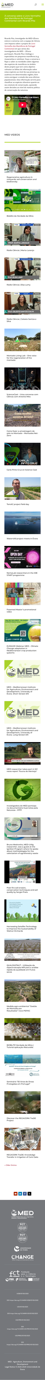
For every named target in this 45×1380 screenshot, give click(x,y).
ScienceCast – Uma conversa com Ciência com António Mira (22, 395)
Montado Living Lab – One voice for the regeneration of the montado (21, 358)
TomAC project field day (18, 504)
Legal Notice (10, 1367)
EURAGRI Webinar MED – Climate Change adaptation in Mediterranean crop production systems (22, 649)
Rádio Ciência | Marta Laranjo (20, 250)
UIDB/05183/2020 (22, 1294)
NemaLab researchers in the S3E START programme (22, 574)
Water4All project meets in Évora (22, 539)
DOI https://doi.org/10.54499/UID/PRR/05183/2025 (22, 1328)
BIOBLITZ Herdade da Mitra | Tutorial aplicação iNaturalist (20, 1046)
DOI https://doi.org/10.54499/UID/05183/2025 (22, 1313)
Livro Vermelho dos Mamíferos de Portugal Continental (19, 46)
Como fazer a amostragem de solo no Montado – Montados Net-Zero (22, 433)
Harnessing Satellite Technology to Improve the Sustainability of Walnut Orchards (22, 928)
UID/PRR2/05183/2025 (22, 1336)
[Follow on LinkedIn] (20, 1194)
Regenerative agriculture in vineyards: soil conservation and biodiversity (22, 179)
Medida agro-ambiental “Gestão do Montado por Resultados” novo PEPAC (22, 1008)
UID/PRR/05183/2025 (22, 1320)
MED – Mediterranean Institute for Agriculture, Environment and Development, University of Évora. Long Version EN (22, 731)
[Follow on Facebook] (25, 1194)
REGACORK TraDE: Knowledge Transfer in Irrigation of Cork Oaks (22, 1156)
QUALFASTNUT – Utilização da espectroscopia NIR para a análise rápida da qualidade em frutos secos (22, 968)
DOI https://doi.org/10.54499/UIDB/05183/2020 (22, 1300)
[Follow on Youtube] (15, 1194)
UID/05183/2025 (22, 1307)
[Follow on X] (29, 1194)
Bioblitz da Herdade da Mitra (20, 216)
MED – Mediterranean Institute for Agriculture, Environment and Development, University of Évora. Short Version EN (22, 690)
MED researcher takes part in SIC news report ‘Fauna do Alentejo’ (22, 770)
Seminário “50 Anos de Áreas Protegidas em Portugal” (20, 1083)
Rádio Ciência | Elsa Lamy (18, 285)
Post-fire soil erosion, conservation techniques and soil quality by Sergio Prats (22, 890)
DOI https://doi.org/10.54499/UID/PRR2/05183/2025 (22, 1343)
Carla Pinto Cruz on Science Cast (22, 470)
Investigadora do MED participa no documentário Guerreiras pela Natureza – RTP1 (22, 808)
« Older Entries (10, 1165)
